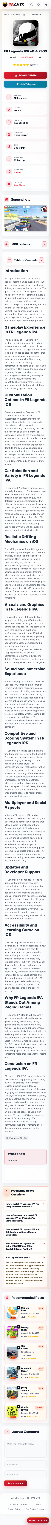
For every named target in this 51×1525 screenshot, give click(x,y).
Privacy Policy (14, 1509)
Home (6, 14)
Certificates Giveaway (35, 1509)
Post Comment (16, 1483)
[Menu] (46, 5)
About (38, 1504)
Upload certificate (38, 1520)
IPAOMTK (35, 1498)
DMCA (15, 1504)
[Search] (31, 4)
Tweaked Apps (20, 14)
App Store (19, 185)
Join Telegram (28, 84)
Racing (17, 172)
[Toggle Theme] (38, 4)
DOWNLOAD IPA (28, 75)
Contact (26, 1504)
